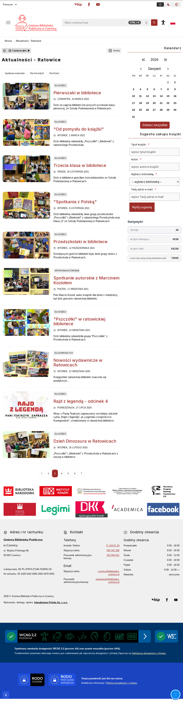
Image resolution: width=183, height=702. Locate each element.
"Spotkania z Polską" (75, 201)
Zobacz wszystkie (154, 125)
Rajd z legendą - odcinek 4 (80, 401)
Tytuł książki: (140, 144)
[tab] (160, 4)
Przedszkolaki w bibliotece (80, 241)
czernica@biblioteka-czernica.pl (108, 573)
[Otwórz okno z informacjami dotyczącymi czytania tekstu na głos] (4, 50)
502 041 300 (113, 550)
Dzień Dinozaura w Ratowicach (84, 441)
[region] (154, 92)
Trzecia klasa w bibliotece (79, 165)
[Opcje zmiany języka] (173, 22)
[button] (78, 4)
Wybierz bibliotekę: (144, 174)
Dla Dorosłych (37, 73)
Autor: (136, 159)
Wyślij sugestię (142, 207)
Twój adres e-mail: (143, 189)
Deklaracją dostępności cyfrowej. (149, 653)
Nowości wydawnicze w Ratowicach (77, 362)
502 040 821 (113, 555)
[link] (26, 96)
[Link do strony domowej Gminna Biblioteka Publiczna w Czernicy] (36, 22)
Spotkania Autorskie (15, 73)
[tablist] (168, 4)
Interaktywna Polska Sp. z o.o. (51, 602)
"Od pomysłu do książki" (78, 129)
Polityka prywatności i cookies (121, 683)
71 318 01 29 (112, 545)
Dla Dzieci (54, 73)
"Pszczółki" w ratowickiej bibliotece (79, 321)
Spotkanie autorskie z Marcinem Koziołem (86, 280)
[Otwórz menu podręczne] (8, 22)
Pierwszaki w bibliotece (77, 92)
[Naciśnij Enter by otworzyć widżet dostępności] (163, 22)
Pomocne (8, 4)
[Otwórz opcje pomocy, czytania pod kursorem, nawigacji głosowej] (175, 694)
